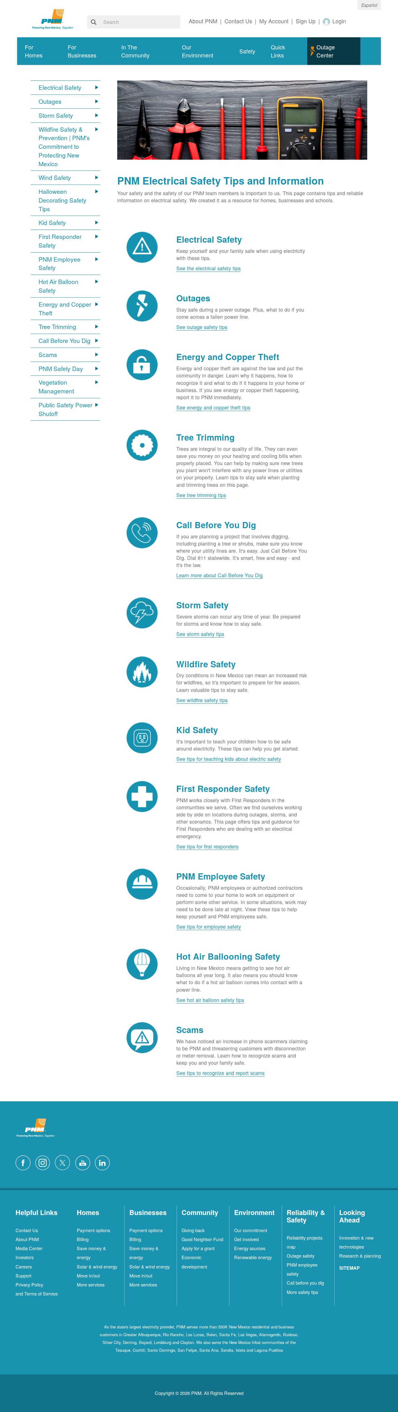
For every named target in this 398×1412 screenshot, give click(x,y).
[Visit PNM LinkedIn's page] (104, 1162)
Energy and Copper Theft (65, 308)
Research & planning (360, 1255)
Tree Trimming (57, 326)
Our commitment (250, 1230)
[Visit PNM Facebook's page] (25, 1162)
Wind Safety (55, 177)
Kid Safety (52, 222)
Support (23, 1275)
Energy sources (249, 1248)
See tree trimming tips (201, 495)
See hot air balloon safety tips (210, 999)
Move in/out (88, 1275)
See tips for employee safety (208, 926)
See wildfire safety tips (202, 700)
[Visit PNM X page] (64, 1162)
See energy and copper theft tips (213, 407)
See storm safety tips (200, 633)
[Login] (327, 21)
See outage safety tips (201, 327)
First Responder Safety (60, 240)
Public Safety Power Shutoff (65, 409)
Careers (24, 1266)
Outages (50, 101)
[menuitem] (38, 51)
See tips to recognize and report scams (220, 1072)
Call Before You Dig (64, 340)
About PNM (27, 1239)
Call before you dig (305, 1282)
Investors (25, 1257)
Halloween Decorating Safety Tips (62, 200)
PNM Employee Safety (60, 263)
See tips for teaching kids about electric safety (228, 758)
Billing (83, 1239)
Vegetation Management (56, 386)
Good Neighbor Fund (202, 1239)
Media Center (29, 1248)
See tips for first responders (207, 846)
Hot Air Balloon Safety (58, 286)
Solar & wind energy (97, 1266)
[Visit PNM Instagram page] (44, 1162)
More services (90, 1284)
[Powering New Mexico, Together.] (53, 18)
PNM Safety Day (61, 368)
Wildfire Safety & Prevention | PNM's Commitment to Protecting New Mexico (64, 146)
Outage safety (300, 1255)
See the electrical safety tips (208, 268)
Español (369, 5)
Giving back (193, 1230)
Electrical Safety (60, 87)
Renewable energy (253, 1257)
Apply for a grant (198, 1248)
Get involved (246, 1239)
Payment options (93, 1230)
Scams (48, 354)
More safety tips (302, 1292)
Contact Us (27, 1230)
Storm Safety (56, 115)
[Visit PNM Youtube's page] (84, 1162)
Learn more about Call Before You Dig (219, 575)
